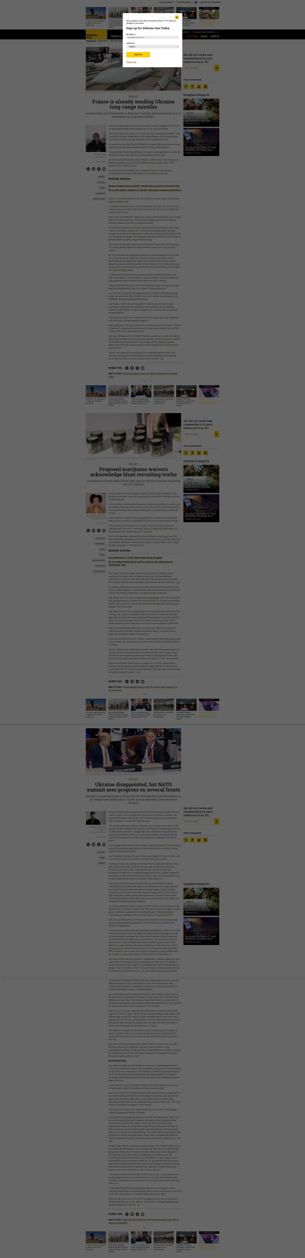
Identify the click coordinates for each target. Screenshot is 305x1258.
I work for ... (131, 43)
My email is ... (131, 34)
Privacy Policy (131, 62)
